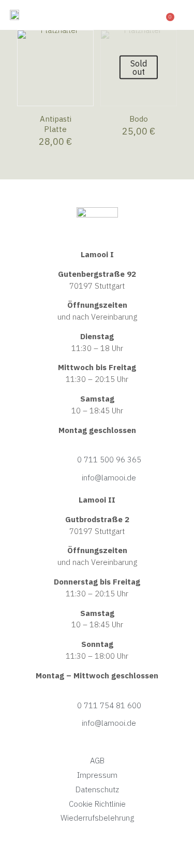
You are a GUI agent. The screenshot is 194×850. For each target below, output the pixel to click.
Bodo (138, 119)
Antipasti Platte (55, 124)
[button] (155, 15)
